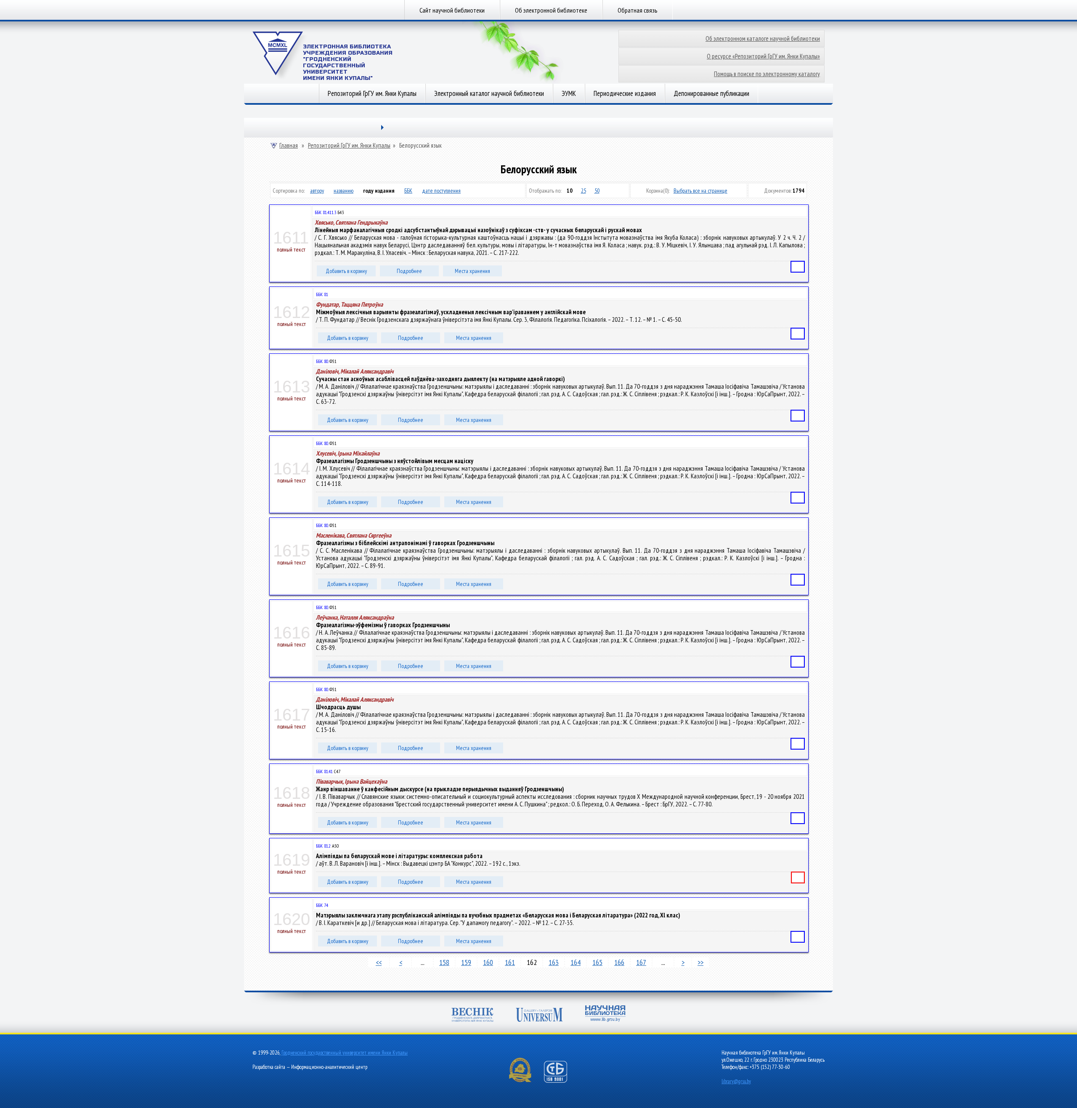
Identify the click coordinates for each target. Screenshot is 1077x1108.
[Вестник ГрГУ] (472, 1015)
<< (379, 962)
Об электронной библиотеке (551, 10)
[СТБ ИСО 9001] (561, 1080)
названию (343, 190)
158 (444, 962)
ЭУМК (569, 93)
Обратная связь (638, 10)
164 (575, 962)
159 (466, 962)
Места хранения (472, 271)
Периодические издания (625, 93)
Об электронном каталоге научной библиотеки (763, 38)
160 (488, 962)
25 (583, 190)
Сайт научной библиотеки (452, 10)
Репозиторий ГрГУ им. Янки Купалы (372, 93)
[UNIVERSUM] (539, 1015)
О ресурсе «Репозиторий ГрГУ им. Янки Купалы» (763, 56)
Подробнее (409, 271)
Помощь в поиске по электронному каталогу (767, 74)
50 (597, 190)
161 (510, 962)
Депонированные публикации (711, 93)
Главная (288, 145)
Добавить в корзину (346, 271)
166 (619, 962)
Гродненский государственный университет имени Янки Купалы (344, 1052)
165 (597, 962)
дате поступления (441, 190)
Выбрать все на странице (700, 190)
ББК (408, 190)
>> (700, 962)
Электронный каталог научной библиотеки (489, 93)
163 (554, 962)
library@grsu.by (736, 1081)
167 (641, 962)
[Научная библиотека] (605, 1014)
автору (317, 190)
